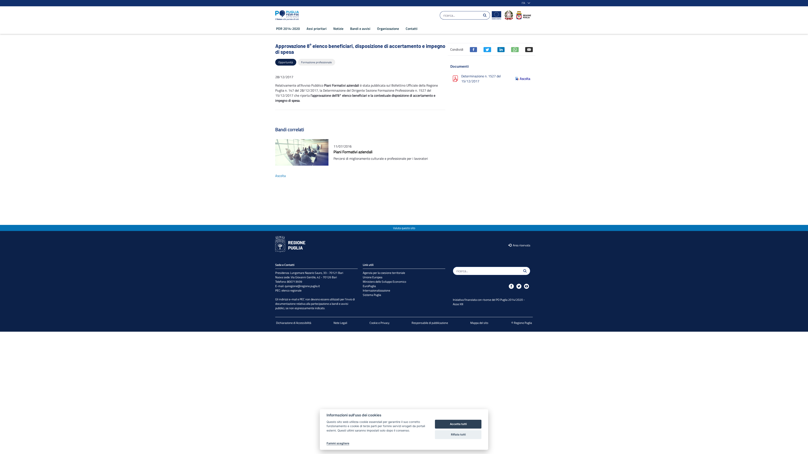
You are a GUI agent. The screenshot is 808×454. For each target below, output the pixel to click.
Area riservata (521, 245)
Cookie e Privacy (379, 323)
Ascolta (525, 78)
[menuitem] (288, 28)
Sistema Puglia (372, 295)
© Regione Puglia (521, 323)
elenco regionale (292, 290)
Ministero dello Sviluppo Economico (384, 281)
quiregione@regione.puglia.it (302, 286)
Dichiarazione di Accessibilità (293, 323)
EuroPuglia (369, 286)
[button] (525, 3)
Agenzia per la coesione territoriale (384, 273)
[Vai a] (287, 15)
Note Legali (340, 323)
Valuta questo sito (404, 228)
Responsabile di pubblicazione (430, 323)
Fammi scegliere (338, 443)
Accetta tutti (458, 424)
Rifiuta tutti (458, 434)
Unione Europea (372, 277)
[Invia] (484, 15)
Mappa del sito (479, 323)
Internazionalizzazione (376, 290)
